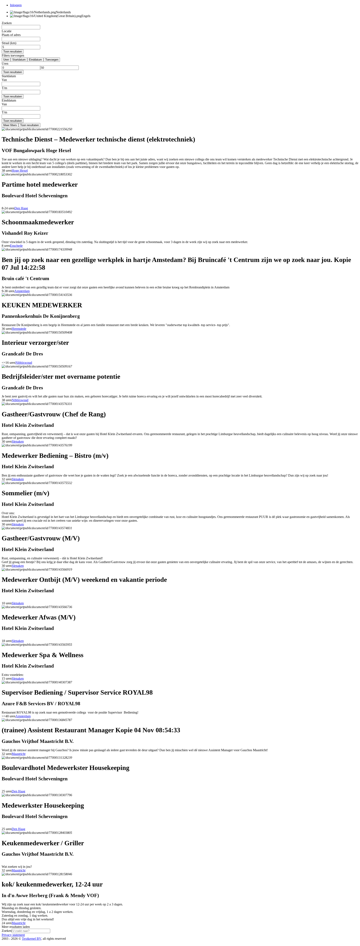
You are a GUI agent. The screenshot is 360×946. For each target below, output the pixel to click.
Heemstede (19, 328)
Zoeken (7, 930)
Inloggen (16, 5)
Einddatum (35, 59)
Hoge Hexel (20, 170)
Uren (6, 59)
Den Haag (21, 208)
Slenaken (18, 441)
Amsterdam (22, 291)
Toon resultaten (12, 51)
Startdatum (19, 59)
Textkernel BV (31, 938)
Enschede (16, 245)
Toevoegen (51, 59)
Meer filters (10, 125)
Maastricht (18, 754)
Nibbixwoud (23, 362)
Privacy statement (13, 935)
